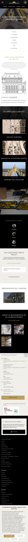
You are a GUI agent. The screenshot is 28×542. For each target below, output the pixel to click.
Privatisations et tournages (7, 448)
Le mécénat (14, 48)
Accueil (14, 31)
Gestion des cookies (5, 466)
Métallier (14, 245)
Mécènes (3, 474)
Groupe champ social (6, 480)
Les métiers (14, 42)
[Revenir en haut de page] (26, 355)
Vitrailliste (14, 229)
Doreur (14, 237)
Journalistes (4, 486)
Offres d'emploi (4, 446)
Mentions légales (5, 462)
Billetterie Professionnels (6, 494)
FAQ (14, 45)
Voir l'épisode (14, 205)
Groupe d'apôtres (14, 137)
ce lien (9, 527)
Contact (3, 443)
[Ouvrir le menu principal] (2, 2)
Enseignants (4, 476)
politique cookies (17, 517)
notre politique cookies (15, 531)
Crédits (3, 460)
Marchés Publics (5, 458)
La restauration (14, 37)
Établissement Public (6, 439)
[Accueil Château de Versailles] (14, 2)
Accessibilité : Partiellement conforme (9, 456)
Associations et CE (5, 484)
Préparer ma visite (11, 6)
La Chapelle (14, 34)
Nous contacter (6, 393)
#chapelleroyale (15, 320)
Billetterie (3, 492)
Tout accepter (9, 536)
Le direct (14, 40)
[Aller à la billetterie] (25, 2)
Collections (3, 498)
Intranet (3, 441)
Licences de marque (5, 452)
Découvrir (5, 6)
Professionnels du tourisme (7, 482)
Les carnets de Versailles (6, 503)
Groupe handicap (5, 478)
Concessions (4, 450)
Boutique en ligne (5, 500)
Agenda (23, 6)
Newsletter (3, 445)
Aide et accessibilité (6, 454)
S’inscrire (15, 431)
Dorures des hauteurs (14, 180)
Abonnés (3, 472)
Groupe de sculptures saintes (14, 158)
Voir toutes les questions (14, 276)
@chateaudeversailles (14, 263)
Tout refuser (20, 536)
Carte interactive (5, 496)
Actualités (18, 6)
